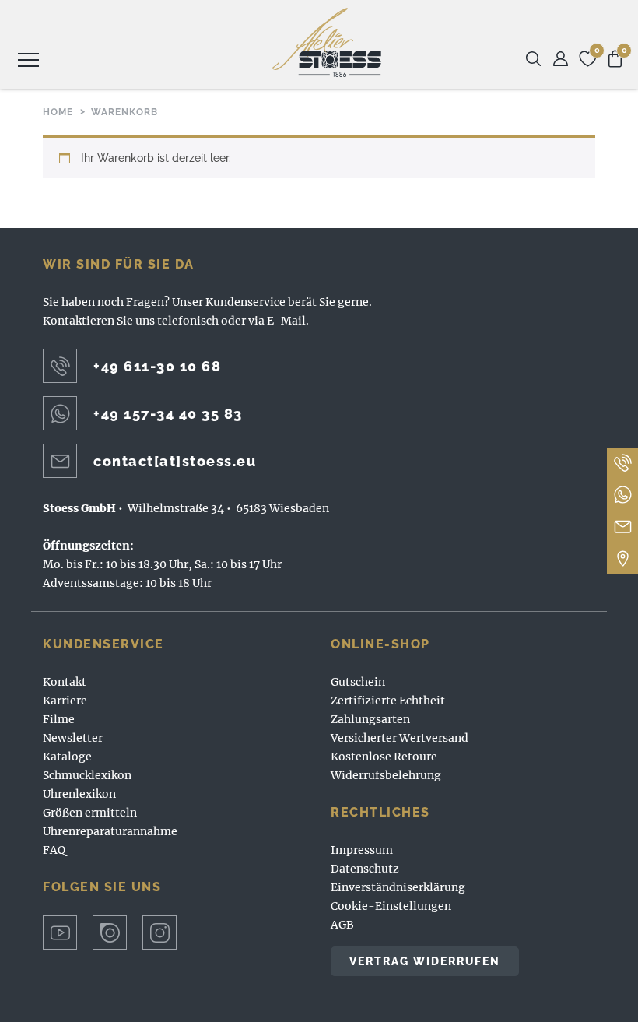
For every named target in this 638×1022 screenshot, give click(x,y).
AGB (342, 925)
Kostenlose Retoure (384, 757)
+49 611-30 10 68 (157, 366)
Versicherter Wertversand (399, 738)
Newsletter (73, 738)
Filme (59, 719)
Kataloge (67, 757)
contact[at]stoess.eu (174, 461)
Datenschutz (365, 869)
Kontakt (64, 682)
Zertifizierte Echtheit (388, 701)
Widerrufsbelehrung (386, 775)
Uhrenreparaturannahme (110, 831)
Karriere (65, 701)
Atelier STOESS (326, 42)
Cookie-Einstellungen (391, 906)
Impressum (362, 850)
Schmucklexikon (87, 775)
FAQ (54, 850)
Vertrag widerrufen (424, 961)
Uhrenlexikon (79, 794)
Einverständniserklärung (398, 887)
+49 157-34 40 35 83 (168, 414)
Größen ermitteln (90, 813)
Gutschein (358, 682)
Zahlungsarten (370, 719)
